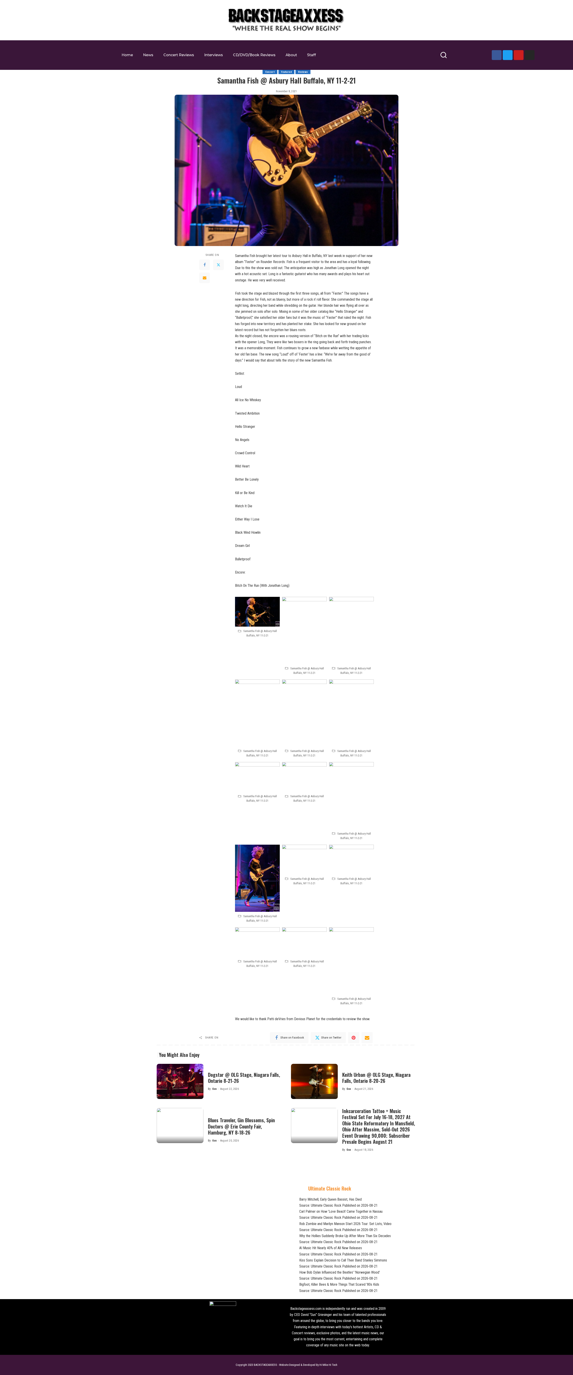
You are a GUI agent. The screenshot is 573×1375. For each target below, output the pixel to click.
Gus (214, 1088)
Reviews (303, 72)
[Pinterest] (353, 1037)
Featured (286, 72)
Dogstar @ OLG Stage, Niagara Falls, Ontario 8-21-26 (244, 1077)
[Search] (443, 57)
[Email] (204, 277)
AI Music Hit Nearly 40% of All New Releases (330, 1248)
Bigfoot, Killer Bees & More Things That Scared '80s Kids (339, 1284)
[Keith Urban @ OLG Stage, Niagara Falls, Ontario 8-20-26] (314, 1081)
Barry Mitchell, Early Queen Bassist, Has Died (330, 1199)
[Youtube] (519, 55)
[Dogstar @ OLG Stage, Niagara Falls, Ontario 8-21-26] (180, 1081)
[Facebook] (497, 55)
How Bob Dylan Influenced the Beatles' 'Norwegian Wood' (339, 1272)
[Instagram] (530, 55)
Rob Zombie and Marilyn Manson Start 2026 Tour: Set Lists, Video (345, 1224)
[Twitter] (508, 55)
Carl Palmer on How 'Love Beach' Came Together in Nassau (341, 1211)
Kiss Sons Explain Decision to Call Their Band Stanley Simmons (343, 1260)
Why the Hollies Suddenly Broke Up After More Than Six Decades (345, 1236)
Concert (270, 72)
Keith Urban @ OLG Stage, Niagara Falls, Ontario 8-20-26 (376, 1077)
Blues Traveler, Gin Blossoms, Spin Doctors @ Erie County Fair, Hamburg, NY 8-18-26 (241, 1126)
